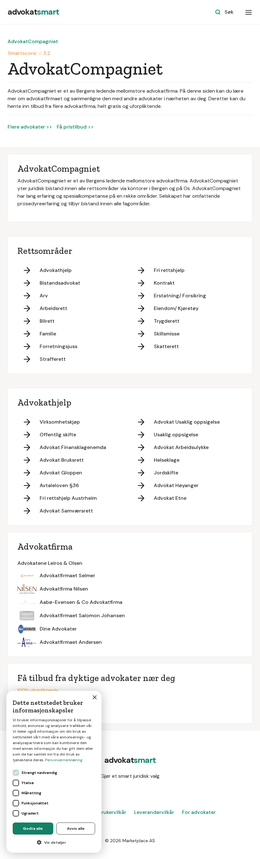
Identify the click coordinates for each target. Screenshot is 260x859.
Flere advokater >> (30, 126)
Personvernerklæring (63, 760)
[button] (248, 12)
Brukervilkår (112, 812)
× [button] (94, 697)
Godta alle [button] (33, 828)
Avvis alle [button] (76, 828)
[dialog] (53, 772)
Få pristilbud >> (75, 126)
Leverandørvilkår (154, 812)
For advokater (199, 812)
